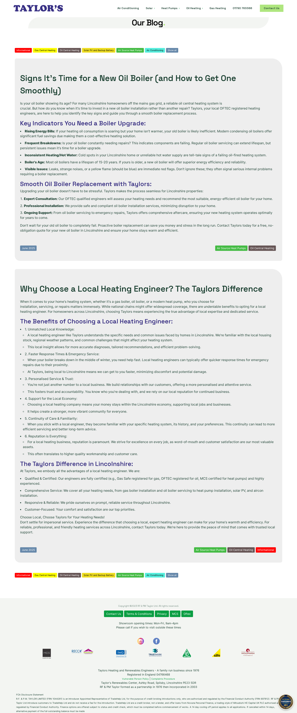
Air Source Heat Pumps (130, 50)
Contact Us (113, 614)
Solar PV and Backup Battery (99, 50)
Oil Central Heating (69, 50)
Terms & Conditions (139, 614)
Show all (172, 50)
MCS (175, 614)
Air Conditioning (155, 50)
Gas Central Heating (45, 50)
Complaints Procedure (163, 678)
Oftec (187, 614)
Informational (23, 50)
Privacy (162, 614)
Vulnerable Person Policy (135, 678)
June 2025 (28, 248)
